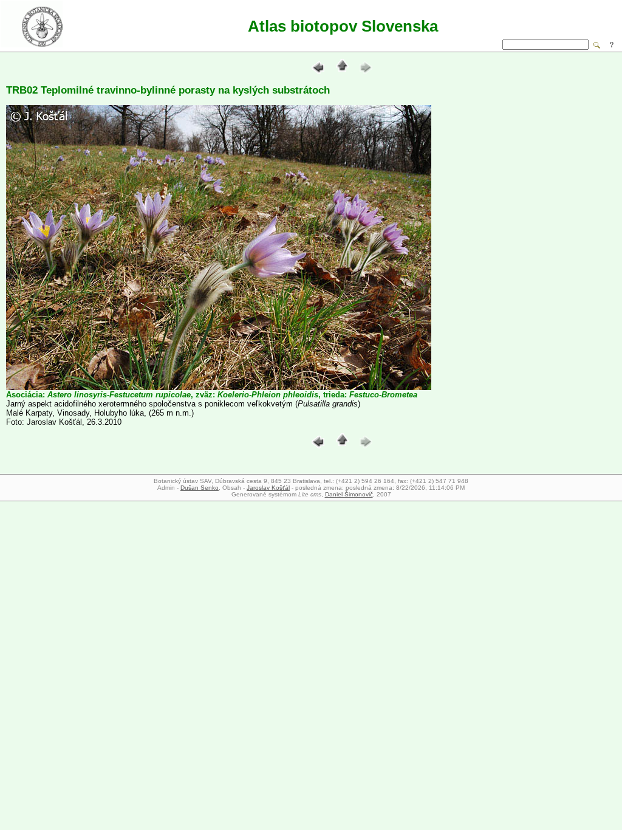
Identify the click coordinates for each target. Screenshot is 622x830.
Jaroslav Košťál (268, 487)
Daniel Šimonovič (349, 494)
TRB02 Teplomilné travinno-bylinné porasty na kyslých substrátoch (168, 90)
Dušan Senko (199, 487)
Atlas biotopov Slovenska (343, 26)
